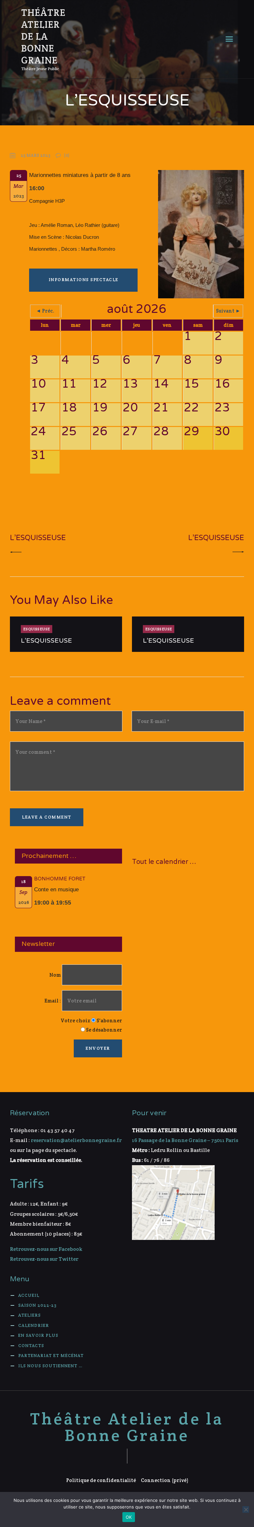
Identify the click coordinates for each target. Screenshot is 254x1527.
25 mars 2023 (35, 155)
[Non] (245, 1509)
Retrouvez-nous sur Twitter (44, 1258)
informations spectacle (83, 279)
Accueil (28, 1295)
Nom (55, 975)
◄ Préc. (45, 311)
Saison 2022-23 (37, 1305)
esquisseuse (36, 628)
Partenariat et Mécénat (51, 1355)
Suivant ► (228, 311)
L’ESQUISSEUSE (46, 641)
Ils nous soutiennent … (50, 1366)
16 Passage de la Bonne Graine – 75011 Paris (185, 1140)
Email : (53, 1000)
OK (129, 1517)
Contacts (31, 1345)
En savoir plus (38, 1335)
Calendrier (33, 1325)
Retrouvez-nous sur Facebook (46, 1249)
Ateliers (29, 1315)
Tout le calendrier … (164, 862)
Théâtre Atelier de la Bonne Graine (127, 1427)
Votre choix (75, 1020)
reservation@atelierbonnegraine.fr (76, 1140)
